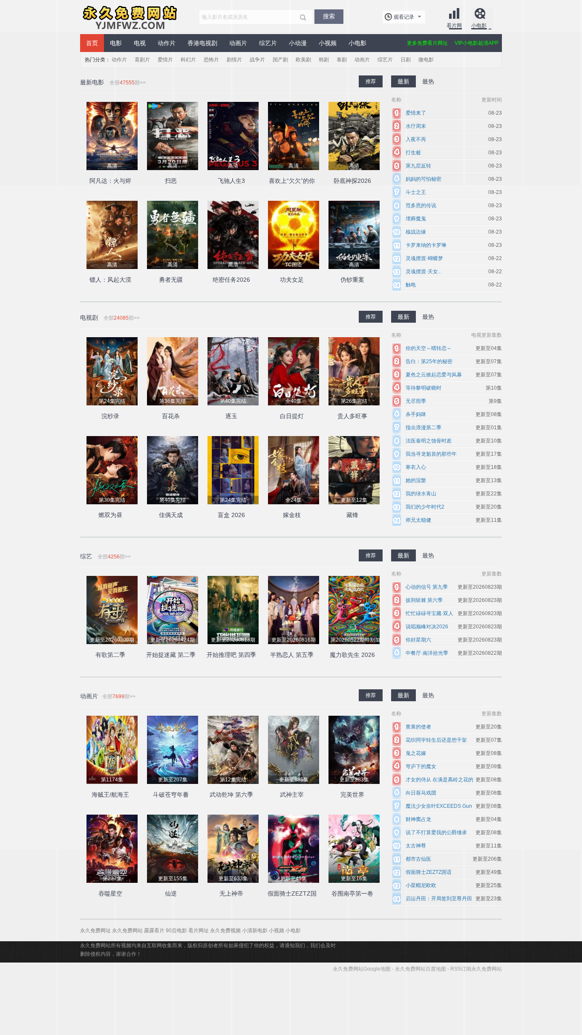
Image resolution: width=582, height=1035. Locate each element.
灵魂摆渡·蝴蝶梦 (424, 258)
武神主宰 (292, 794)
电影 (116, 43)
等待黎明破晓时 (423, 388)
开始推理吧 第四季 (231, 654)
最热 (428, 316)
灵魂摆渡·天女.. (423, 272)
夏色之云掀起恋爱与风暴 (434, 375)
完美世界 (352, 794)
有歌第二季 (110, 654)
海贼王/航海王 (110, 794)
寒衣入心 (416, 467)
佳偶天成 (171, 515)
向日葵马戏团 (421, 793)
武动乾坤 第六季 (231, 794)
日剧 (405, 60)
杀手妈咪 (416, 414)
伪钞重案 (352, 279)
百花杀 (171, 416)
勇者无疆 (171, 279)
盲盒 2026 (231, 515)
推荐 (371, 317)
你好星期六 (418, 640)
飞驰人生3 (231, 180)
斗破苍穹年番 (171, 794)
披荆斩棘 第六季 (424, 600)
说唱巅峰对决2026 (427, 627)
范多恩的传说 (421, 205)
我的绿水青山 (421, 494)
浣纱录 (110, 416)
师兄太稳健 (418, 520)
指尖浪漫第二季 (423, 428)
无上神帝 (231, 893)
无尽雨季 (416, 401)
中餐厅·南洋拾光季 (427, 653)
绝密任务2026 (231, 279)
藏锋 (352, 515)
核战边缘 (416, 232)
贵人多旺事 (352, 416)
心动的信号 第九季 (427, 587)
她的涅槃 (416, 480)
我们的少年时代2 (425, 507)
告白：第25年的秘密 (429, 361)
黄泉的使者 (418, 727)
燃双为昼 (110, 515)
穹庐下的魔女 (421, 766)
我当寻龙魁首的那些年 (431, 454)
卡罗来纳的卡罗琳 (426, 245)
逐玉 (231, 416)
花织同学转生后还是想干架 (436, 740)
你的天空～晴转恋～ (429, 348)
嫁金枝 (292, 515)
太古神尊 (416, 846)
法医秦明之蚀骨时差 (429, 441)
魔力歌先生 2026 (352, 654)
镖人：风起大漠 (110, 279)
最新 (403, 316)
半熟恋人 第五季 (292, 654)
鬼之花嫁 (416, 753)
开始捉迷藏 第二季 (171, 654)
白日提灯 (292, 416)
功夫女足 (292, 279)
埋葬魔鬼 (416, 219)
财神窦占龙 (418, 819)
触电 (411, 285)
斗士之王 (416, 192)
